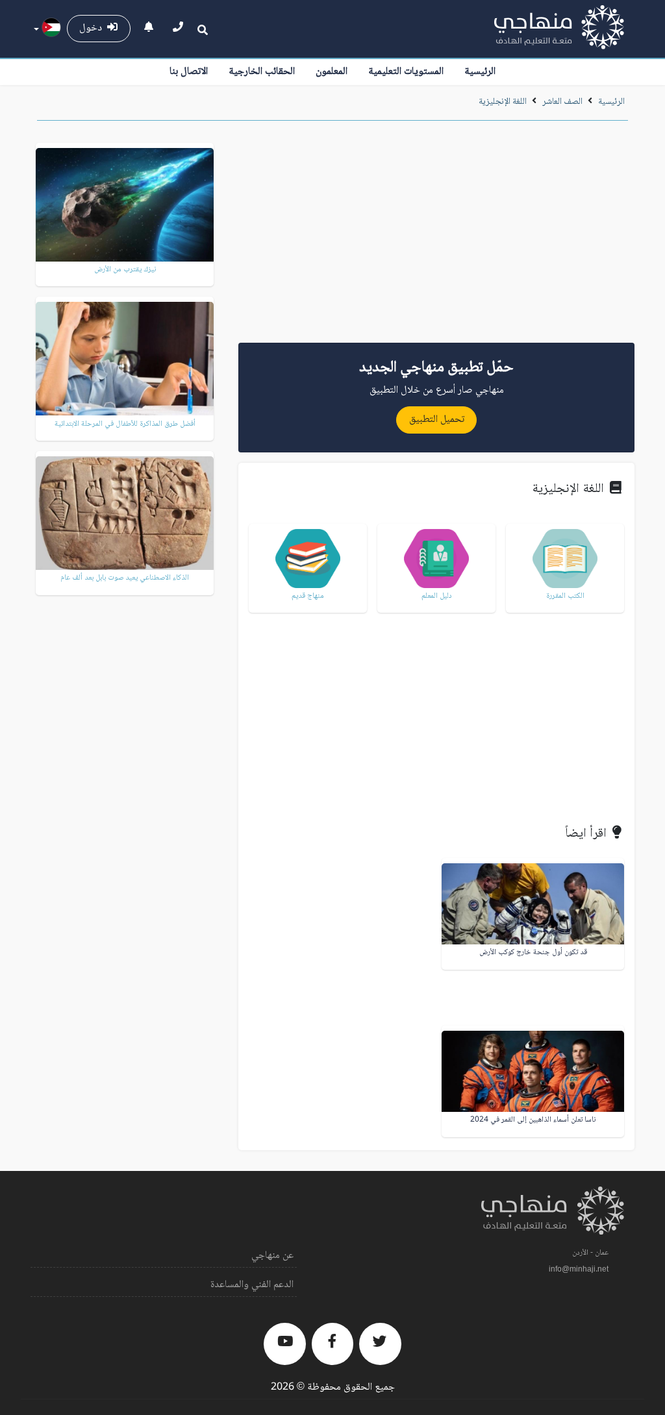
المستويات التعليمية (406, 71)
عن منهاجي (272, 1255)
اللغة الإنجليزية (503, 102)
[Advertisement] (436, 236)
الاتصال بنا (188, 71)
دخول (93, 28)
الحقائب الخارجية (262, 71)
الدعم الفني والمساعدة (252, 1285)
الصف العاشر (562, 102)
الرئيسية (480, 71)
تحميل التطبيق (436, 419)
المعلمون (331, 71)
